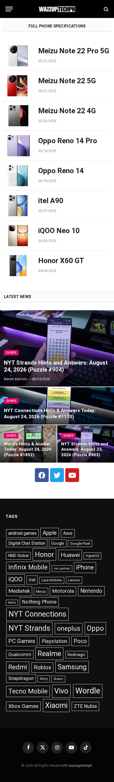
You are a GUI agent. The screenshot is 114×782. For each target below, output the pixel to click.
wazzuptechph (80, 765)
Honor (44, 554)
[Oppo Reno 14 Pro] (18, 145)
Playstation (54, 641)
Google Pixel (80, 543)
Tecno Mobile (28, 691)
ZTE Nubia (85, 706)
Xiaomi (56, 705)
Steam (58, 679)
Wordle (87, 690)
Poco (80, 641)
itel (32, 579)
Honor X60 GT (61, 260)
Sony (44, 679)
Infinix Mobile (28, 567)
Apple (50, 532)
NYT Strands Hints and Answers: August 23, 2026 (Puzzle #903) (84, 449)
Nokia (12, 602)
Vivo (61, 691)
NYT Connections (37, 614)
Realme (49, 653)
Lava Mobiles (52, 580)
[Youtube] (72, 475)
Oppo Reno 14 (61, 171)
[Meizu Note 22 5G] (18, 85)
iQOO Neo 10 (59, 230)
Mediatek (19, 591)
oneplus (68, 628)
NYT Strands (29, 628)
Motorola (63, 591)
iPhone (85, 567)
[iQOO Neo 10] (18, 235)
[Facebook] (42, 475)
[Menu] (9, 9)
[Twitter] (57, 475)
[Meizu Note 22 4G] (18, 115)
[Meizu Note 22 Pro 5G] (18, 55)
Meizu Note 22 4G (67, 111)
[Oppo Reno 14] (18, 175)
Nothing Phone (39, 602)
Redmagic (77, 654)
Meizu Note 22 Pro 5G (73, 51)
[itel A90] (18, 205)
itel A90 (50, 200)
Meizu (41, 591)
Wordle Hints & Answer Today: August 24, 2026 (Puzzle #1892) (27, 449)
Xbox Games (23, 706)
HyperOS (92, 556)
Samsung (72, 667)
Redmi (17, 667)
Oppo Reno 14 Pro (67, 141)
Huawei (70, 554)
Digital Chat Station (26, 543)
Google (57, 543)
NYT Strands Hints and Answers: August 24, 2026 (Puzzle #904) (56, 366)
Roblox (42, 667)
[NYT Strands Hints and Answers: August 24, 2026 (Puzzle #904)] (57, 348)
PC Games (21, 641)
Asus (67, 533)
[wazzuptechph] (57, 9)
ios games (62, 568)
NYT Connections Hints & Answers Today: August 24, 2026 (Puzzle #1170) (49, 413)
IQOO (15, 579)
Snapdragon (21, 678)
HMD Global (18, 555)
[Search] (105, 9)
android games (22, 533)
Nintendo (91, 591)
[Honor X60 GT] (18, 265)
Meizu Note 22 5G (67, 81)
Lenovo (74, 580)
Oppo (95, 628)
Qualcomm (19, 654)
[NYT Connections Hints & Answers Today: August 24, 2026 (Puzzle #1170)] (57, 406)
